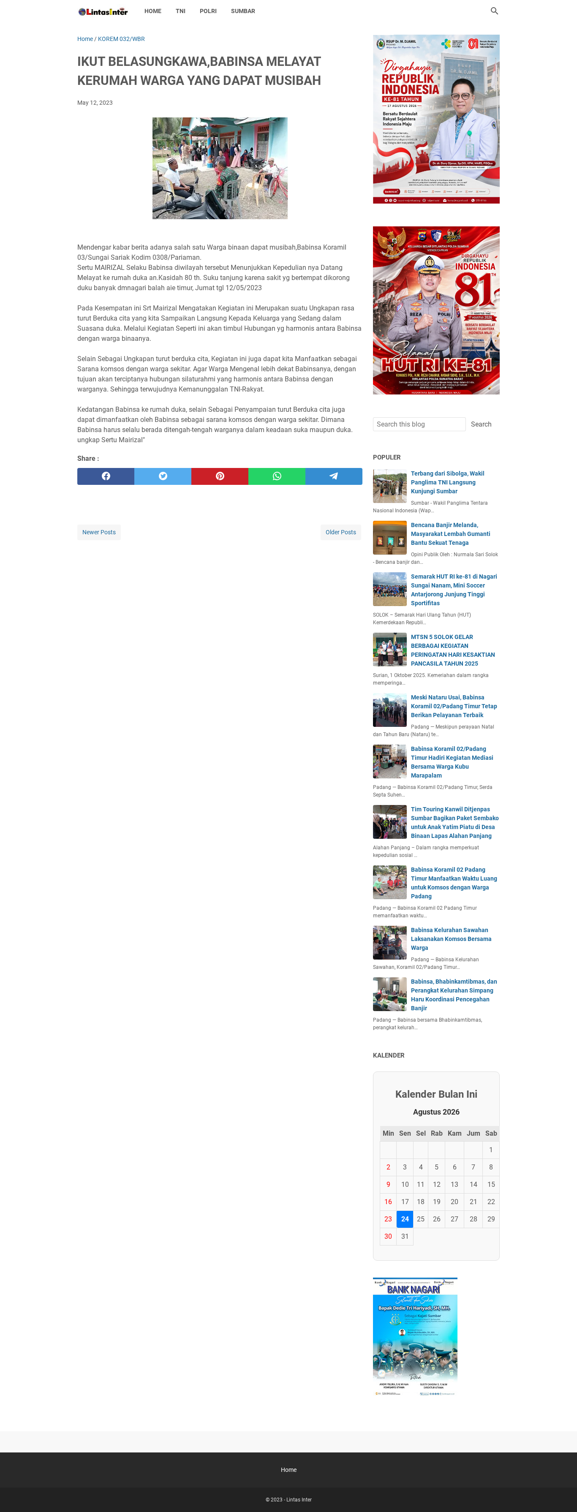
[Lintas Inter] (103, 11)
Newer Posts (99, 532)
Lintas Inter (299, 1500)
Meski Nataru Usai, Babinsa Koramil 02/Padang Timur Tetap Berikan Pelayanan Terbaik (454, 706)
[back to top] (560, 1493)
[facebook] (105, 476)
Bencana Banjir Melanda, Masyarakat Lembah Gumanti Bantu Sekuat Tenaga (450, 534)
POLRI (208, 11)
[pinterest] (219, 476)
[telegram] (333, 476)
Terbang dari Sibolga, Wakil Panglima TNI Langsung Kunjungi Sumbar (447, 482)
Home (152, 11)
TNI (180, 11)
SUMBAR (243, 11)
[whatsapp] (276, 476)
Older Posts (341, 532)
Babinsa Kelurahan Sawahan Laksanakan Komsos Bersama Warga (451, 939)
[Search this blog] (495, 11)
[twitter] (162, 476)
